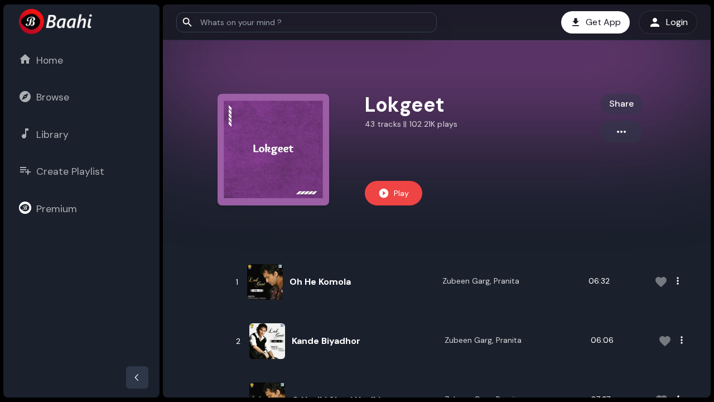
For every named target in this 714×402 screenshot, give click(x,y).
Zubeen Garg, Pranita (480, 281)
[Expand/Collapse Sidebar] (137, 377)
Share (621, 103)
